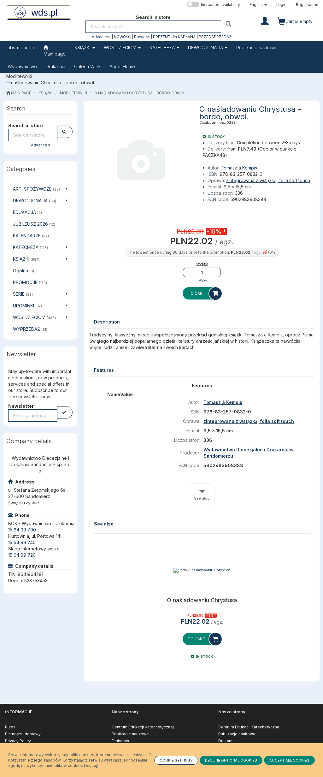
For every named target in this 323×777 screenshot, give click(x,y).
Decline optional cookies (231, 760)
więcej (91, 765)
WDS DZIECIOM (121, 47)
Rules (10, 727)
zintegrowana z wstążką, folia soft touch (268, 180)
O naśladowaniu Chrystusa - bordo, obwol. (140, 93)
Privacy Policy (18, 740)
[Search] (229, 23)
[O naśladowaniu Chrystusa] (202, 570)
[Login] (265, 20)
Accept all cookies (289, 760)
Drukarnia (120, 740)
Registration (307, 5)
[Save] (65, 412)
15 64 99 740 (22, 542)
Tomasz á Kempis (239, 167)
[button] (258, 4)
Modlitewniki (73, 93)
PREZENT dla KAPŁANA (174, 37)
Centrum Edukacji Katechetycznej (143, 727)
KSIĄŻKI (83, 47)
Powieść (142, 37)
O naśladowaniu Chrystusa (202, 600)
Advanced (101, 37)
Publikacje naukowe (130, 734)
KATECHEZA (163, 47)
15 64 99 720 (22, 555)
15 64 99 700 (22, 529)
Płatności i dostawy (23, 734)
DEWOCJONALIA (206, 47)
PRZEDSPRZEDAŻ (215, 37)
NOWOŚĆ (122, 37)
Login (281, 5)
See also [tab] (202, 498)
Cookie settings (176, 760)
